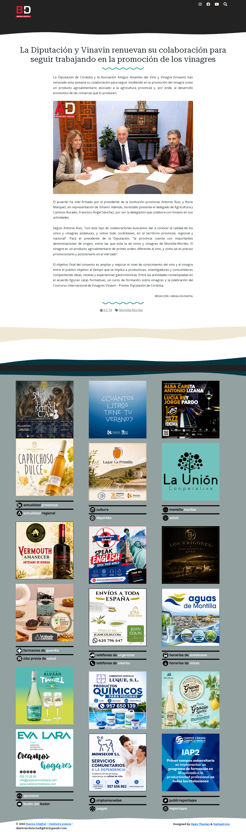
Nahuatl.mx (221, 824)
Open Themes (200, 824)
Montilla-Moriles (131, 310)
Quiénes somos (60, 824)
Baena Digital (36, 824)
